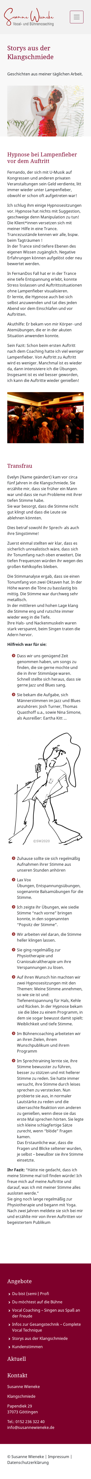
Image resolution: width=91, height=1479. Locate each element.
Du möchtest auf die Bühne (37, 1302)
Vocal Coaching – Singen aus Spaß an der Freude (46, 1313)
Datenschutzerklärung (28, 1462)
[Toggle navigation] (76, 17)
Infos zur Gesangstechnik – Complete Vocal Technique (46, 1327)
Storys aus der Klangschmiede (40, 1338)
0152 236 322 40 (30, 1421)
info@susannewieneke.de (30, 1427)
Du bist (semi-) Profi (30, 1293)
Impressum (58, 1456)
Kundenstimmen (27, 1346)
